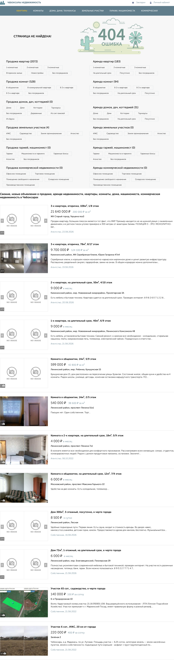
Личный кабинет (161, 2)
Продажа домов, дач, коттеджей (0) (29, 102)
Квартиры (21, 11)
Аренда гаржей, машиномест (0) (114, 147)
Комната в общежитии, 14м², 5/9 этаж (73, 359)
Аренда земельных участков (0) (113, 127)
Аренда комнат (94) (106, 81)
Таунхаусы (55, 108)
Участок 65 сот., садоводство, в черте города (78, 588)
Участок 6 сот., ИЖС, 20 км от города (73, 627)
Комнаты (38, 11)
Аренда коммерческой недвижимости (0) (120, 168)
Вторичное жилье (14, 73)
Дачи (22, 108)
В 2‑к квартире (66, 88)
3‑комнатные (53, 67)
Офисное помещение (16, 174)
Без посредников (60, 73)
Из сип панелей (58, 113)
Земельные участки (93, 11)
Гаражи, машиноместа (122, 11)
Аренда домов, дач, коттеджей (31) (115, 107)
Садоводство (26, 134)
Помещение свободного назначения (22, 179)
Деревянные (36, 113)
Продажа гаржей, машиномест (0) (28, 147)
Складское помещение (58, 179)
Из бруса (10, 119)
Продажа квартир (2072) (22, 61)
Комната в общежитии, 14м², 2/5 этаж (73, 397)
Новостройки (37, 73)
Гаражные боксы (61, 154)
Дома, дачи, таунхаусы (62, 11)
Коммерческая (149, 11)
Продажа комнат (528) (20, 81)
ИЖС (8, 134)
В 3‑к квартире (12, 93)
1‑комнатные (12, 67)
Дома (8, 108)
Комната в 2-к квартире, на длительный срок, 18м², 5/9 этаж (87, 435)
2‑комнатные (32, 67)
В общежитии (12, 88)
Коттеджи (37, 108)
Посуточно (125, 73)
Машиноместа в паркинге (33, 154)
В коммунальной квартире (39, 88)
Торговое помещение (45, 174)
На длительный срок (102, 73)
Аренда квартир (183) (107, 61)
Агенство (75, 134)
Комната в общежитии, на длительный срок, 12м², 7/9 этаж (86, 474)
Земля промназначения (51, 134)
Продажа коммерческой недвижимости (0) (34, 168)
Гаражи (9, 154)
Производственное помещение (20, 185)
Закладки (140, 2)
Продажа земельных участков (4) (27, 127)
